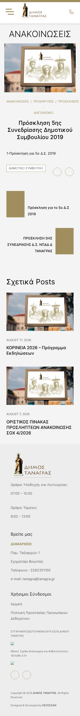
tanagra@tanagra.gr (39, 579)
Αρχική (16, 604)
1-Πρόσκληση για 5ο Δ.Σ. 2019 (31, 153)
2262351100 (41, 570)
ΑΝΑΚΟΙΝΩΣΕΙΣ (17, 101)
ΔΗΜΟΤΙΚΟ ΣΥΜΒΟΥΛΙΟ (26, 168)
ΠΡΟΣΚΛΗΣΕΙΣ (68, 101)
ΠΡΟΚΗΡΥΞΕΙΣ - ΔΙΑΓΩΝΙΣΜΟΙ (43, 107)
